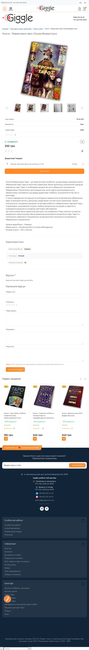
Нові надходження (12, 571)
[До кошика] (6, 439)
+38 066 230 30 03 (45, 497)
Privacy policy (10, 565)
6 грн (75, 164)
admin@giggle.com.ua (44, 500)
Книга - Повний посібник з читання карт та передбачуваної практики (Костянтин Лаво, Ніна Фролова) (43, 415)
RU (85, 3)
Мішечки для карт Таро (14, 608)
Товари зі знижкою (13, 574)
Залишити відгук (15, 369)
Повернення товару (13, 532)
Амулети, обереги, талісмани (17, 588)
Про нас (8, 548)
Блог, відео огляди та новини (17, 561)
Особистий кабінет (13, 525)
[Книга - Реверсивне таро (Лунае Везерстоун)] (44, 71)
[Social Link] (42, 509)
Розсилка (9, 535)
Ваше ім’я (11, 292)
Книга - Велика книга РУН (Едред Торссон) (72, 414)
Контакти (8, 552)
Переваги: (10, 329)
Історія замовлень (12, 528)
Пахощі (8, 611)
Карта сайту (44, 504)
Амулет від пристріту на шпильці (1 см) (27, 164)
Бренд (7, 568)
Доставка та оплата (13, 555)
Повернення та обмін (14, 558)
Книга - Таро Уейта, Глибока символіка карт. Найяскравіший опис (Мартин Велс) (15, 415)
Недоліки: (10, 346)
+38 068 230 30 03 (45, 493)
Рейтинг (10, 302)
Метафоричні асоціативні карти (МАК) (21, 604)
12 (14, 428)
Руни (7, 614)
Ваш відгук (11, 311)
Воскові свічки (11, 591)
